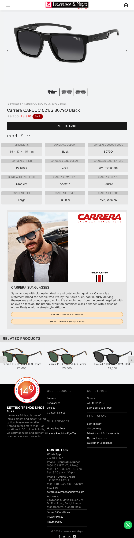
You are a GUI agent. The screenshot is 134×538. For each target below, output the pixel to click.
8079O (108, 151)
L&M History (94, 423)
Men (102, 200)
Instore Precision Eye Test (62, 433)
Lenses (51, 407)
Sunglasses (14, 103)
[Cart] (126, 5)
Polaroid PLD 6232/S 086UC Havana (22, 364)
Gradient (21, 184)
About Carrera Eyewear (67, 314)
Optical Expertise (97, 438)
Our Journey (94, 428)
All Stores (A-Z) (96, 402)
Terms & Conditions (58, 512)
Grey (65, 167)
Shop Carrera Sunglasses (67, 321)
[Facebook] (16, 135)
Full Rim (65, 200)
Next (126, 48)
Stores (91, 398)
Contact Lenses (56, 412)
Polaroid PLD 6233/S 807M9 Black (112, 364)
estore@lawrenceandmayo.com (65, 491)
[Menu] (8, 5)
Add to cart (67, 126)
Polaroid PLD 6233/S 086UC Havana (67, 364)
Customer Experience (99, 442)
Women (112, 200)
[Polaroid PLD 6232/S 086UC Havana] (22, 357)
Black (65, 151)
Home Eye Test (56, 428)
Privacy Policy (55, 516)
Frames (51, 398)
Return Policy (54, 521)
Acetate (65, 184)
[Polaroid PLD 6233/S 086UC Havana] (67, 357)
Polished (21, 167)
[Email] (28, 135)
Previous (7, 48)
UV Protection (108, 167)
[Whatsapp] (22, 135)
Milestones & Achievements (103, 433)
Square (108, 184)
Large (21, 200)
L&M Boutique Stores (99, 407)
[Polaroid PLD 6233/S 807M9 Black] (112, 357)
